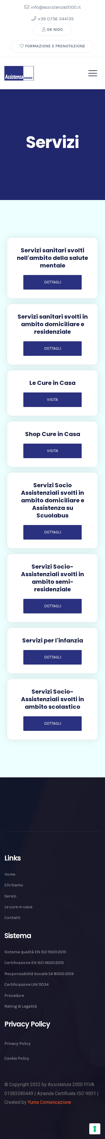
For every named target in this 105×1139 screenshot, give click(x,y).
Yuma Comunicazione (49, 1102)
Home (9, 874)
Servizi (10, 896)
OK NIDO (54, 29)
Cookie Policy (16, 1058)
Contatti (12, 917)
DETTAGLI (52, 282)
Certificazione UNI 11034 (26, 984)
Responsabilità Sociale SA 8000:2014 (39, 973)
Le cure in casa (18, 906)
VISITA (52, 399)
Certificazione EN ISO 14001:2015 (34, 962)
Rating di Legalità (20, 1006)
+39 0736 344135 (56, 19)
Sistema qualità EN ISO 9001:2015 (35, 951)
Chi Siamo (13, 885)
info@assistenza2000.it (56, 7)
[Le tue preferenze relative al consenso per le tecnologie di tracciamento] (94, 1128)
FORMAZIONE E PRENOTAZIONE (54, 46)
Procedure (14, 995)
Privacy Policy (17, 1043)
